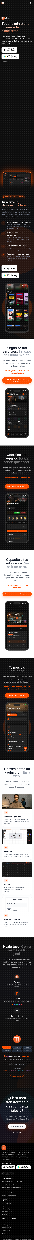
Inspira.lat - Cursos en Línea (9, 1184)
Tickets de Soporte (7, 1208)
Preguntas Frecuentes (8, 1206)
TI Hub (3, 1233)
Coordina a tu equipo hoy (15, 486)
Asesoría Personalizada (8, 1192)
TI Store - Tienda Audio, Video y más (12, 1181)
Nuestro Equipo (6, 1224)
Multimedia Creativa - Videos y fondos (12, 1190)
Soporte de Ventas (7, 1211)
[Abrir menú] (30, 3)
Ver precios (17, 1132)
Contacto (4, 1214)
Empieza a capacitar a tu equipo (16, 594)
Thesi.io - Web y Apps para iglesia (11, 1187)
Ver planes (5, 62)
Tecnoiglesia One (6, 1227)
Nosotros (4, 1222)
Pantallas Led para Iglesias (9, 1195)
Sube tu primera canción (16, 695)
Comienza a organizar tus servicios (16, 380)
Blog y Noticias (6, 1230)
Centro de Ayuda (6, 1203)
